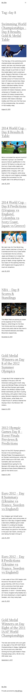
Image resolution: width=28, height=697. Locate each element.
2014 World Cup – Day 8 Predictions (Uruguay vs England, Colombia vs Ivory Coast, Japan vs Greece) (14, 214)
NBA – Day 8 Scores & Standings (10, 294)
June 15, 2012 (6, 538)
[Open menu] (25, 3)
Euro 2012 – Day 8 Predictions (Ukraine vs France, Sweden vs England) (13, 564)
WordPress (18, 691)
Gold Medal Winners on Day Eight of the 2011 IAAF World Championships (13, 627)
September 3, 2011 (7, 660)
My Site (4, 2)
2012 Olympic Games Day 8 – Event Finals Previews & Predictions (12, 435)
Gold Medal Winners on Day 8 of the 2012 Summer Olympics (13, 363)
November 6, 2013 (7, 337)
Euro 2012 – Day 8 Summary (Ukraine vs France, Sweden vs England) (13, 501)
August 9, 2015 (6, 109)
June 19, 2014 (6, 183)
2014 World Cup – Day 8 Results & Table (14, 132)
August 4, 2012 (6, 409)
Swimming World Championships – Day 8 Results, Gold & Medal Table (14, 32)
